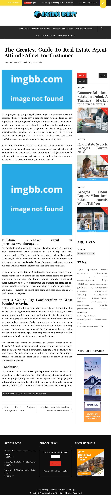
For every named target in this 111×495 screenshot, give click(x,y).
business (104, 269)
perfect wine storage (83, 305)
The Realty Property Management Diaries (20, 409)
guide (44, 394)
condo (104, 277)
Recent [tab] (102, 76)
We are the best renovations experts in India (90, 326)
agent (34, 394)
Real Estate (24, 29)
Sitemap (70, 489)
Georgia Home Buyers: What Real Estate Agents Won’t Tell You (92, 197)
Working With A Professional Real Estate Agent (58, 3)
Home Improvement (66, 35)
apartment (92, 269)
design (104, 280)
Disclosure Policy (56, 489)
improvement (100, 291)
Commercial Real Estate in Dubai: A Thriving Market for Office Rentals (92, 98)
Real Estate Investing (46, 35)
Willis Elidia (37, 62)
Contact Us (42, 489)
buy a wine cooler (82, 273)
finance (92, 284)
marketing (81, 298)
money (79, 302)
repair (79, 323)
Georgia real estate (101, 284)
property (103, 305)
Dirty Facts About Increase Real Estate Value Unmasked (54, 409)
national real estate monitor (99, 302)
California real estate (101, 273)
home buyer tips (88, 288)
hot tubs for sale (82, 291)
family (87, 284)
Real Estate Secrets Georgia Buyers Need (92, 148)
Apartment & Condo (41, 29)
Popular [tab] (82, 76)
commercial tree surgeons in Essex (87, 277)
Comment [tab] (82, 81)
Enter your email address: (55, 452)
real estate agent (82, 312)
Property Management (63, 29)
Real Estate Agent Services (84, 319)
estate (39, 394)
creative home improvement (85, 280)
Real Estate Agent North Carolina (86, 316)
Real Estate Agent (84, 29)
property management (85, 309)
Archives (81, 249)
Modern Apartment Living (99, 298)
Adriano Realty (61, 471)
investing (81, 294)
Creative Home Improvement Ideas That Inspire (20, 452)
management (100, 294)
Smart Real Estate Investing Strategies (20, 462)
